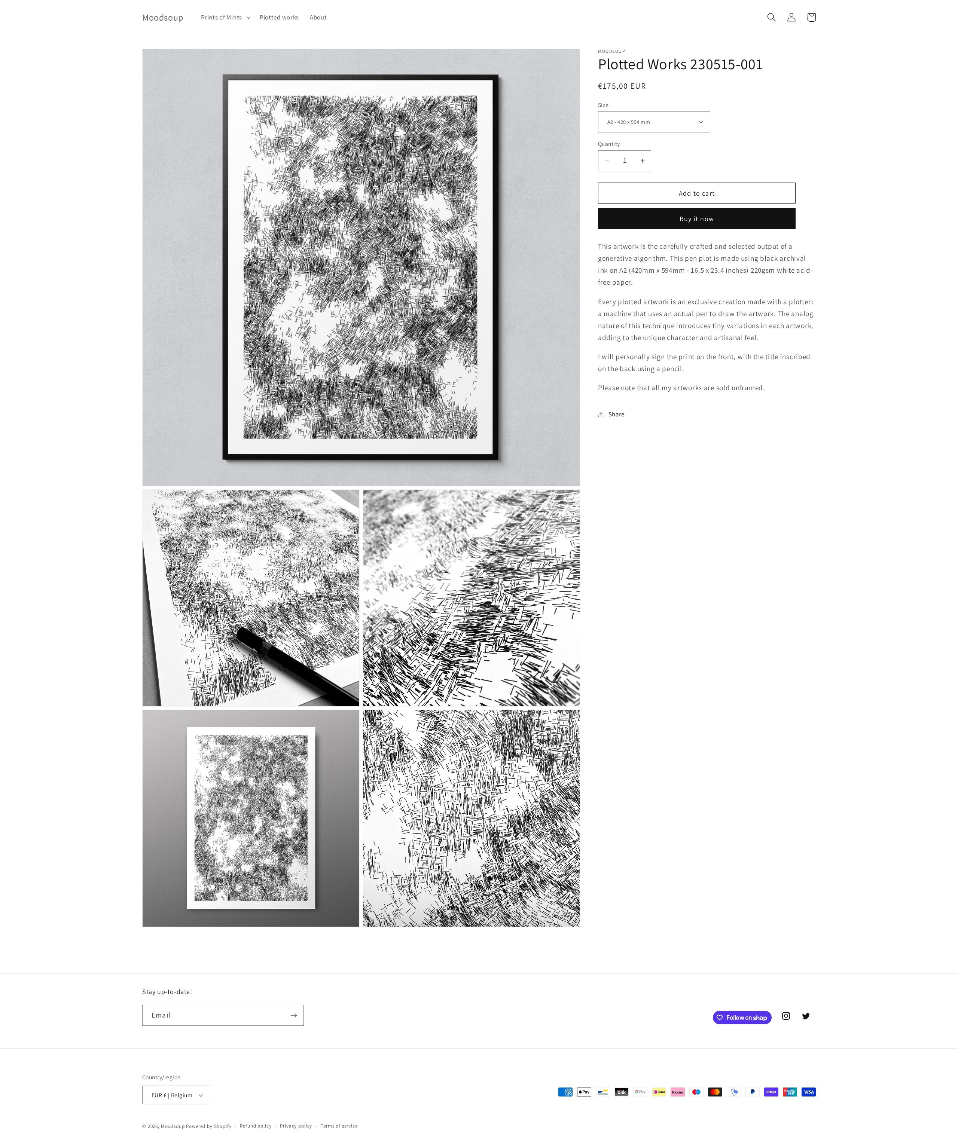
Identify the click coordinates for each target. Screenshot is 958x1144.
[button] (225, 17)
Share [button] (616, 414)
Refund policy (255, 1126)
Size (603, 104)
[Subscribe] (293, 1015)
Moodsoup (173, 1126)
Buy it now (697, 218)
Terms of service (339, 1126)
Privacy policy (296, 1126)
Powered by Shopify (208, 1126)
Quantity (609, 143)
